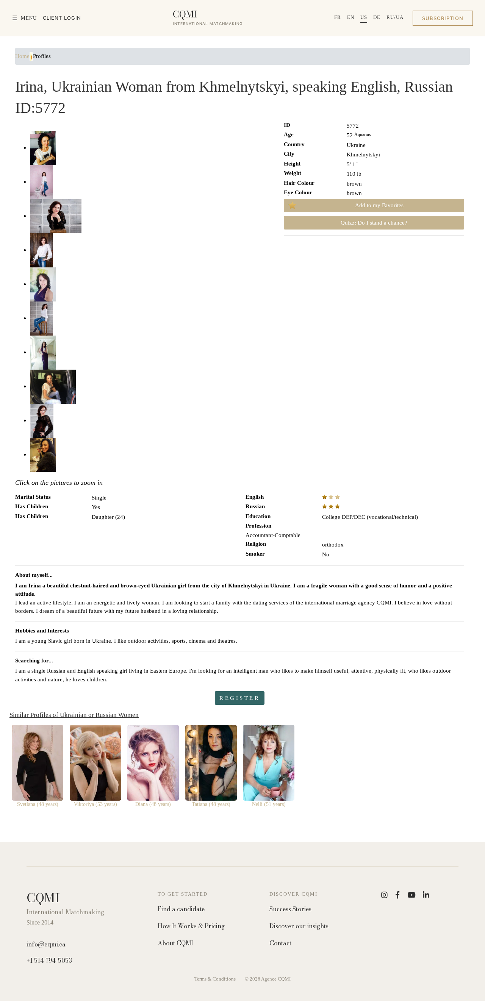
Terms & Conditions (215, 979)
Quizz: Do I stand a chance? (374, 223)
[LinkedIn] (426, 894)
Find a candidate (181, 909)
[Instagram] (384, 894)
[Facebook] (397, 894)
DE (376, 17)
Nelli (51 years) (269, 804)
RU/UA (395, 17)
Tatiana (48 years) (211, 804)
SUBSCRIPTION (442, 18)
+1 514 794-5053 (49, 960)
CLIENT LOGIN (62, 18)
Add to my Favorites (379, 205)
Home (22, 56)
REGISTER (239, 698)
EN (350, 17)
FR (337, 17)
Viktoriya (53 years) (95, 804)
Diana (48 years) (153, 804)
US (363, 17)
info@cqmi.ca (46, 944)
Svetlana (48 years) (37, 804)
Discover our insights (299, 926)
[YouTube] (411, 894)
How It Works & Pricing (191, 926)
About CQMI (175, 943)
